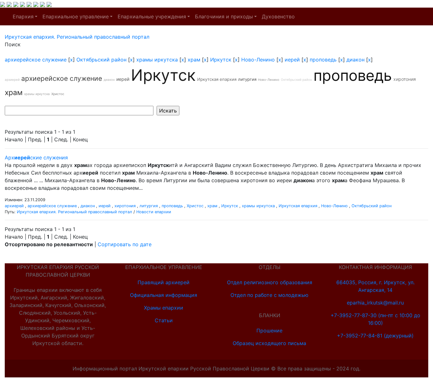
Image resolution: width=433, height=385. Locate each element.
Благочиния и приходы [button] (224, 16)
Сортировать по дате (125, 244)
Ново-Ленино (258, 59)
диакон (355, 59)
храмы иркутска (157, 59)
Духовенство (278, 16)
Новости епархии (153, 211)
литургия (247, 79)
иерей (292, 59)
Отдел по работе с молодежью (269, 295)
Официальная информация (163, 295)
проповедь (323, 59)
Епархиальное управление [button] (75, 16)
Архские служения (36, 157)
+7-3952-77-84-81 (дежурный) (375, 335)
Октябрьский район (101, 59)
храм (194, 59)
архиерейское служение (36, 59)
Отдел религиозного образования (269, 282)
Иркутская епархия (216, 79)
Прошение (269, 330)
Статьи (164, 320)
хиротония (404, 79)
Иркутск (220, 59)
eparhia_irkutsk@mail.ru (375, 302)
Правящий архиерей (164, 282)
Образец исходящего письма (269, 343)
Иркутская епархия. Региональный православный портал (74, 211)
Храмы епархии (163, 308)
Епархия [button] (23, 16)
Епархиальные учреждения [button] (152, 16)
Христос (57, 94)
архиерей (12, 79)
